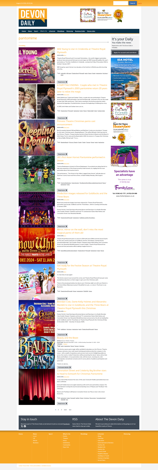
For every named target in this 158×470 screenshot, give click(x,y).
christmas (105, 73)
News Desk (66, 94)
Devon (90, 73)
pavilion (77, 398)
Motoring (69, 31)
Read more (61, 82)
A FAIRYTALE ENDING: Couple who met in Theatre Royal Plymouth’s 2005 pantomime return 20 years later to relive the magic (82, 88)
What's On (43, 31)
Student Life (101, 447)
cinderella (63, 73)
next (65, 409)
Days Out (66, 447)
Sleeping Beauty (64, 142)
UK (34, 438)
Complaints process (46, 465)
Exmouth (73, 398)
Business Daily (80, 31)
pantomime (99, 73)
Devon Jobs (91, 31)
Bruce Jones (93, 398)
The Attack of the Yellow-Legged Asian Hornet (91, 183)
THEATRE (85, 291)
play (67, 399)
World (35, 440)
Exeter (94, 73)
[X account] (22, 426)
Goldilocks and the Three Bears (87, 217)
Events (65, 436)
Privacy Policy (26, 465)
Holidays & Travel (103, 456)
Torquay (88, 142)
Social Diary (101, 460)
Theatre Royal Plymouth (66, 217)
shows (90, 291)
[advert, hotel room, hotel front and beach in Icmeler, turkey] (125, 79)
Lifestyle (52, 31)
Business (35, 442)
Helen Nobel (90, 110)
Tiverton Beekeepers (66, 183)
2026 (62, 75)
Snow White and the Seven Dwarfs (69, 250)
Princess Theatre (73, 142)
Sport (36, 31)
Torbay (84, 142)
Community (66, 445)
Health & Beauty (103, 453)
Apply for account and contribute (125, 52)
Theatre (65, 344)
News (30, 31)
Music (65, 440)
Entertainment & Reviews (105, 442)
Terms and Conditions (35, 465)
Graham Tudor (101, 110)
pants (68, 184)
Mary (65, 55)
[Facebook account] (25, 426)
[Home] (48, 17)
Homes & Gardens (103, 458)
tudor (95, 110)
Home (24, 31)
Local (34, 436)
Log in (140, 3)
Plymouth (81, 73)
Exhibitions (66, 442)
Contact (20, 465)
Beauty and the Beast (68, 337)
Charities (100, 438)
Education (101, 440)
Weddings (60, 31)
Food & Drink (102, 451)
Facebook (66, 424)
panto (86, 73)
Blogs (99, 436)
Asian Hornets (75, 183)
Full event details (63, 367)
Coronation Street (101, 398)
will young (68, 73)
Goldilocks (63, 329)
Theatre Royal (75, 73)
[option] (109, 15)
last (70, 409)
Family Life (101, 445)
